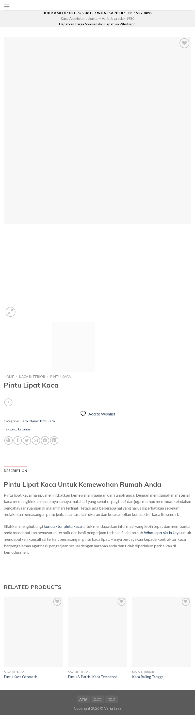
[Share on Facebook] (17, 440)
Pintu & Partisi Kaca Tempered (92, 677)
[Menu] (7, 6)
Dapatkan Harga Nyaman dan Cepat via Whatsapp (97, 24)
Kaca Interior (32, 377)
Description (15, 471)
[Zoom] (10, 312)
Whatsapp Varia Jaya (162, 532)
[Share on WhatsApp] (8, 440)
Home (9, 377)
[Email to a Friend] (36, 440)
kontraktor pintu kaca (63, 526)
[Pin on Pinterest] (45, 440)
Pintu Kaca (60, 377)
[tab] (15, 471)
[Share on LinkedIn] (54, 440)
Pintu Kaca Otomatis (21, 677)
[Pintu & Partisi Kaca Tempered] (97, 632)
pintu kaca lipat (20, 429)
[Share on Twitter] (27, 440)
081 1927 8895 (139, 13)
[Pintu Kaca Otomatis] (33, 632)
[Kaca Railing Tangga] (161, 632)
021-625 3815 (81, 13)
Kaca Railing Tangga (148, 677)
